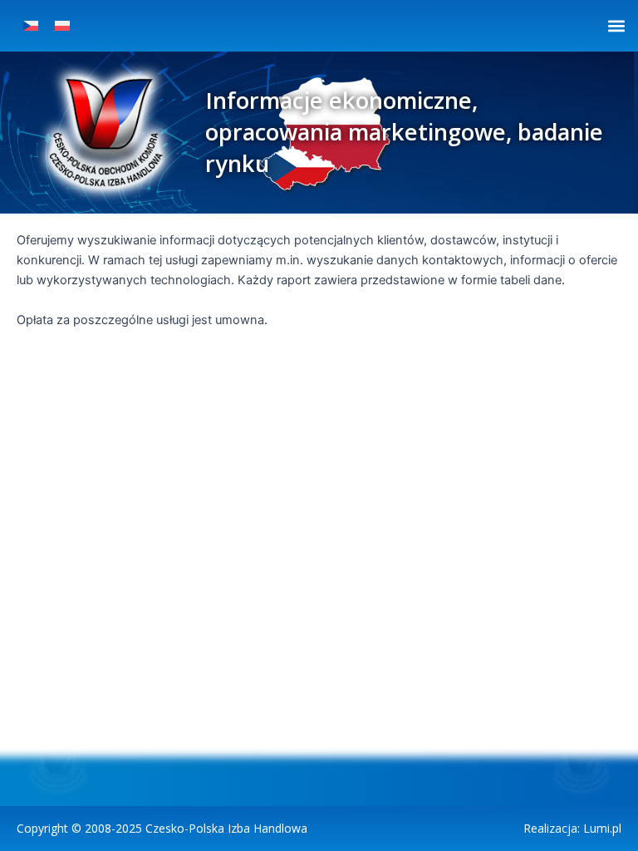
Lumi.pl (602, 828)
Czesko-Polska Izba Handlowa (226, 828)
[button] (616, 25)
